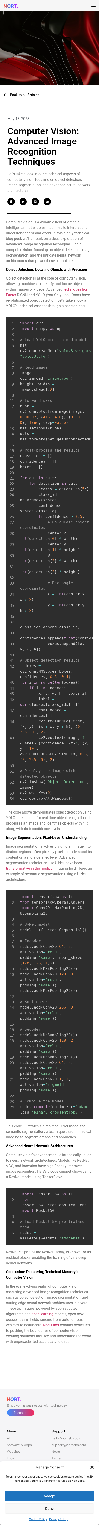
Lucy (10, 1458)
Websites (13, 1451)
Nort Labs (51, 1325)
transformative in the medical (30, 868)
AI (8, 1438)
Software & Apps (19, 1445)
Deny (49, 1508)
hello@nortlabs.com (66, 1438)
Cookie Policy (38, 1519)
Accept (50, 1496)
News (56, 1451)
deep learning (42, 1314)
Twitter (57, 1458)
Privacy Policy (58, 1519)
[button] (92, 1467)
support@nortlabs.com (69, 1445)
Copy (87, 320)
